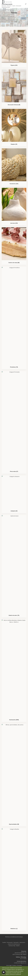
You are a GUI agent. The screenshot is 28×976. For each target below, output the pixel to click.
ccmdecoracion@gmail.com (20, 962)
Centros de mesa (13, 262)
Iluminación (14, 719)
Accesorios (14, 183)
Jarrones (14, 223)
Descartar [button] (25, 971)
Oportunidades (14, 824)
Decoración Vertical (14, 104)
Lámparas (14, 511)
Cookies (14, 965)
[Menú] (25, 4)
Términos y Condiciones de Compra (14, 937)
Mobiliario (14, 928)
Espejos (14, 144)
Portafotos (14, 367)
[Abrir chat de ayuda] (3, 972)
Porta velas (14, 471)
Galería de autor (14, 615)
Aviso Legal (8, 965)
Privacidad (19, 965)
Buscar (23, 18)
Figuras (14, 65)
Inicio (12, 21)
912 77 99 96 (23, 958)
